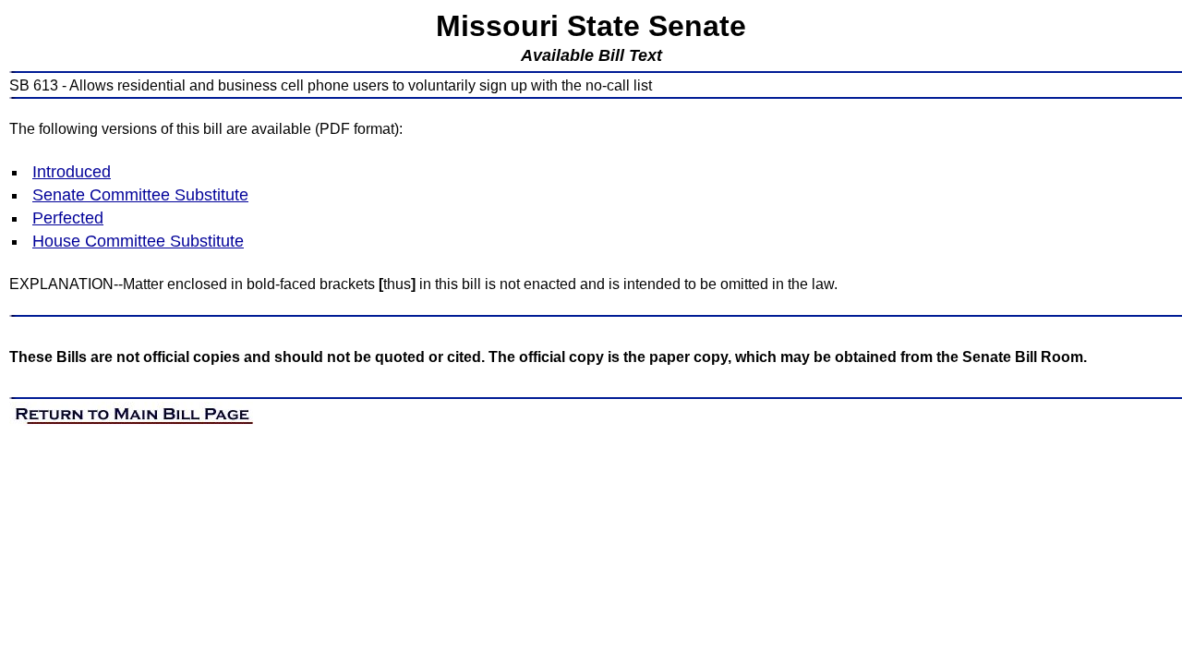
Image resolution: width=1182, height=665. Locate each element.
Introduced (71, 172)
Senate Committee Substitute (140, 195)
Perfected (67, 218)
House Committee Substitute (138, 241)
